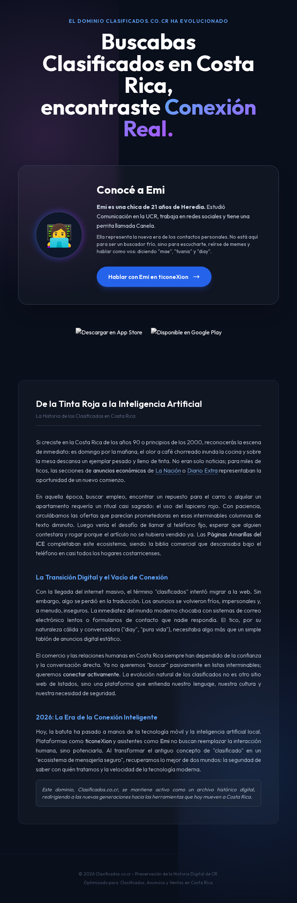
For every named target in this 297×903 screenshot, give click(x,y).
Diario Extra (202, 470)
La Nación (168, 470)
